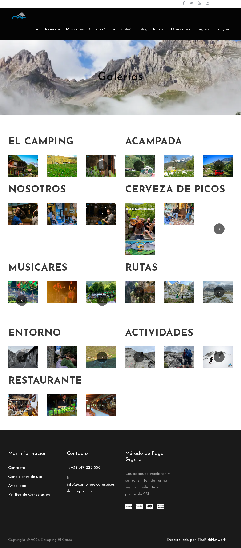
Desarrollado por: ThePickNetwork (196, 540)
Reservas (52, 29)
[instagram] (207, 3)
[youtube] (199, 3)
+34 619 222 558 (85, 468)
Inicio (34, 29)
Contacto (16, 468)
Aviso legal (17, 486)
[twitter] (191, 3)
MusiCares (75, 29)
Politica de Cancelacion (29, 495)
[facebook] (184, 3)
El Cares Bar (180, 29)
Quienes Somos (102, 29)
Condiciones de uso (25, 477)
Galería (127, 29)
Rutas (158, 29)
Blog (143, 29)
